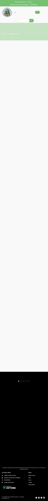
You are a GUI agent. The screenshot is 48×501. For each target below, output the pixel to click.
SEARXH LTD (6, 498)
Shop (29, 477)
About (29, 480)
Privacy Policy (31, 484)
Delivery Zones (31, 475)
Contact (30, 482)
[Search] (31, 20)
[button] (15, 12)
